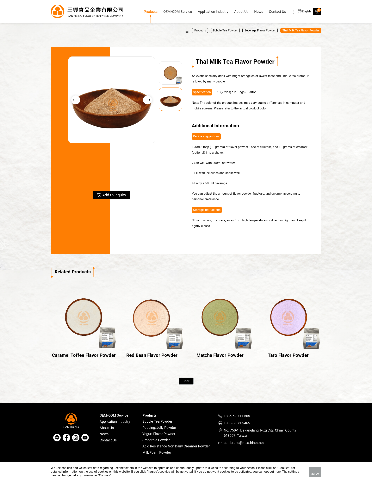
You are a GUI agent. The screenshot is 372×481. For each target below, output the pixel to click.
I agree (315, 471)
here (278, 471)
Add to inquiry (113, 195)
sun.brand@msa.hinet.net (244, 443)
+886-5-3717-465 (237, 423)
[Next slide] (147, 99)
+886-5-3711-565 (237, 416)
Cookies (283, 468)
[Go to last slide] (75, 99)
